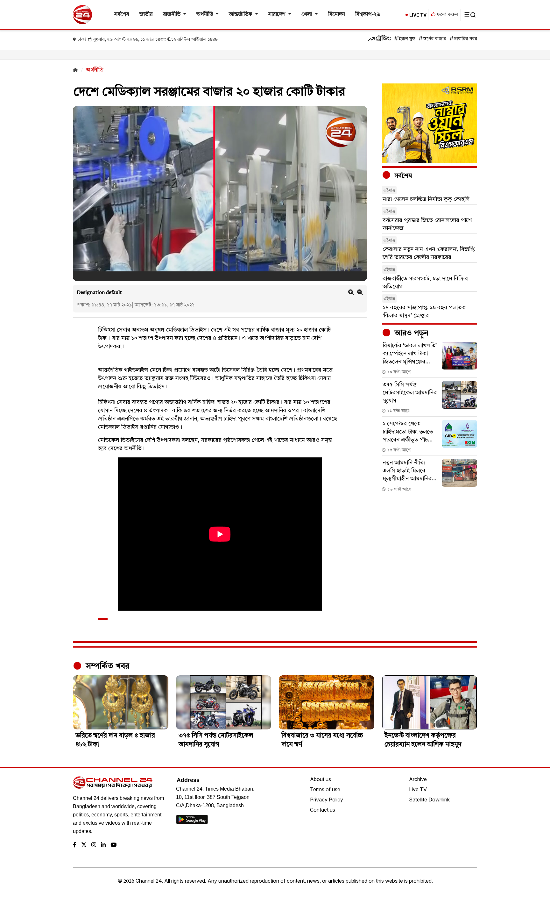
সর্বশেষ (121, 14)
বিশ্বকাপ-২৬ (367, 14)
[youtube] (113, 845)
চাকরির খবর (465, 39)
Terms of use (325, 789)
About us (320, 779)
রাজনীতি (172, 14)
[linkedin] (103, 845)
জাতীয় (146, 14)
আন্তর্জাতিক (241, 14)
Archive (418, 779)
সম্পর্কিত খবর (107, 666)
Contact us (322, 810)
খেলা (307, 14)
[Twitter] (84, 845)
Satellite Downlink (429, 799)
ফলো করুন (446, 14)
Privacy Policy (326, 799)
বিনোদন (336, 14)
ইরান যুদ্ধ (407, 39)
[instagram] (93, 845)
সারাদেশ (277, 14)
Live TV (418, 789)
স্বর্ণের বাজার (434, 39)
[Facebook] (74, 845)
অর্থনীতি (205, 14)
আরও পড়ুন (410, 333)
